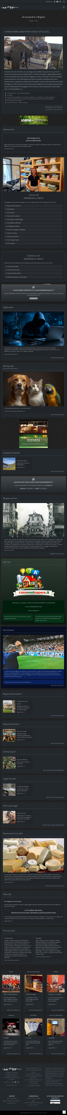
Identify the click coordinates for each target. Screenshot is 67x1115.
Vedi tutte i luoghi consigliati (54, 797)
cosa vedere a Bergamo (28, 97)
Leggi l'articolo (20, 467)
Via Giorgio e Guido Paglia (15, 219)
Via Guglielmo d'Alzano (14, 223)
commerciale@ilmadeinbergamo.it (33, 1102)
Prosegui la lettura (8, 148)
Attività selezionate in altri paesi (17, 277)
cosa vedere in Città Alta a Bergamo (45, 97)
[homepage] (10, 7)
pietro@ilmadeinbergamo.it (12, 1101)
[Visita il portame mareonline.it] (55, 1100)
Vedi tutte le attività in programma (53, 770)
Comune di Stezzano (13, 270)
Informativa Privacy (12, 1085)
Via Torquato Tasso (13, 240)
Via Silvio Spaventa (12, 236)
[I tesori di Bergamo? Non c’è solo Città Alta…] (33, 53)
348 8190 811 (12, 1103)
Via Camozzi (10, 213)
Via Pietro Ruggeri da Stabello (16, 230)
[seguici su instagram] (55, 2)
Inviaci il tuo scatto (8, 550)
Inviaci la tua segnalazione (10, 354)
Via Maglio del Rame (13, 226)
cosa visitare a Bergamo (11, 99)
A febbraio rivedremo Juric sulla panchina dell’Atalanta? (17, 682)
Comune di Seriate (12, 266)
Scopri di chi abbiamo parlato (11, 960)
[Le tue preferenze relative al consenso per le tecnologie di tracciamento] (64, 1112)
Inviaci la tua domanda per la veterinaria (14, 411)
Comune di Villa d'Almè (14, 273)
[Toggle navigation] (63, 7)
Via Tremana (11, 243)
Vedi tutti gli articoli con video (54, 886)
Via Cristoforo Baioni (13, 216)
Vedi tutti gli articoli (57, 358)
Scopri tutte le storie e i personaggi (52, 825)
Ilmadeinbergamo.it (24, 93)
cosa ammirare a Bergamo (14, 97)
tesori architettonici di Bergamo (13, 100)
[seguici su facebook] (60, 2)
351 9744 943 (34, 1105)
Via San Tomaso (12, 233)
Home (31, 21)
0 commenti (24, 102)
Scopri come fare (8, 882)
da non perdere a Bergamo (26, 99)
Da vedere (10, 95)
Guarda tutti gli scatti (56, 553)
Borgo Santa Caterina (13, 206)
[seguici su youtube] (57, 2)
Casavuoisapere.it (49, 917)
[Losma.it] (33, 120)
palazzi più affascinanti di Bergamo (44, 99)
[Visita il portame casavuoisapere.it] (55, 1102)
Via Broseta (10, 209)
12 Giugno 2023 (11, 93)
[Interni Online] (33, 433)
